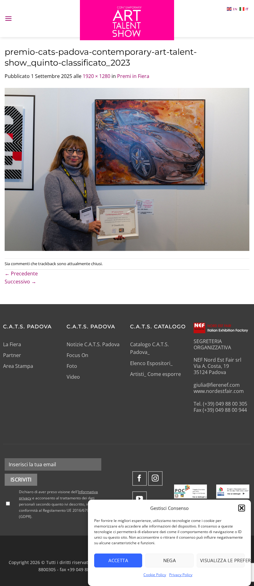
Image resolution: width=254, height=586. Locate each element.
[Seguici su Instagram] (155, 478)
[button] (242, 508)
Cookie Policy (154, 574)
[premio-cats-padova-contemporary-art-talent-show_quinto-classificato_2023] (127, 169)
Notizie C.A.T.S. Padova (93, 344)
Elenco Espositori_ (151, 363)
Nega (169, 560)
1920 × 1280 (96, 76)
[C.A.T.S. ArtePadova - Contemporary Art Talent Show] (127, 20)
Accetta (118, 560)
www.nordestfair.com (219, 391)
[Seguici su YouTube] (139, 498)
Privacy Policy (180, 574)
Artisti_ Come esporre (155, 374)
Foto (72, 366)
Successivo (20, 281)
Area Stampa (18, 366)
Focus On (77, 355)
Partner (12, 355)
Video (73, 376)
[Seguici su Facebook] (139, 478)
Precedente (21, 273)
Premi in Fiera (133, 76)
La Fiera (12, 344)
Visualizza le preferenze (222, 560)
